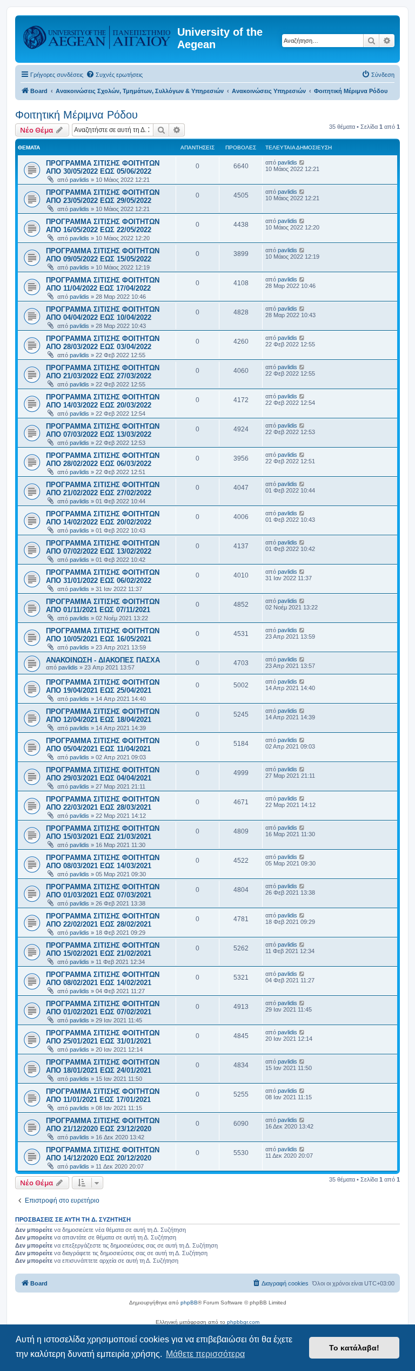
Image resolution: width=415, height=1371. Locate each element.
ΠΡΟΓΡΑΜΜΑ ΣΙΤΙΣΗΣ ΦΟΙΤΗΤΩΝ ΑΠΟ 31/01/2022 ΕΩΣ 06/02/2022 (102, 576)
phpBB (189, 1303)
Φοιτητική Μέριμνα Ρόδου (76, 115)
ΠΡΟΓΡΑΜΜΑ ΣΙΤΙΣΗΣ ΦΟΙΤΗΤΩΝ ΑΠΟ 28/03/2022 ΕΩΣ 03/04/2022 (102, 342)
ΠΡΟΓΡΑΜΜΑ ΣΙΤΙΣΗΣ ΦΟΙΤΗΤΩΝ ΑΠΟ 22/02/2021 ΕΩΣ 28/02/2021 (102, 920)
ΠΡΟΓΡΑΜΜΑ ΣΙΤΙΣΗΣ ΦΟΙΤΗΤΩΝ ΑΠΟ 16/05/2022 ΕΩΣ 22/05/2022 (102, 226)
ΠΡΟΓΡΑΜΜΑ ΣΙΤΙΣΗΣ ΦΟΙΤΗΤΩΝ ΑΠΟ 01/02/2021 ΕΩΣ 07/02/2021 (102, 1008)
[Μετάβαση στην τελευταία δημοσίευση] (302, 162)
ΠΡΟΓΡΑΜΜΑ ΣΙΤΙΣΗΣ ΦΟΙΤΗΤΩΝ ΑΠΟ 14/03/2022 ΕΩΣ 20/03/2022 (102, 401)
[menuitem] (114, 74)
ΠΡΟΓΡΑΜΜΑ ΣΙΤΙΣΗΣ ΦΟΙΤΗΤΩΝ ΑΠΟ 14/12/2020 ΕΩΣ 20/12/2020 (102, 1154)
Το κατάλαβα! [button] (354, 1347)
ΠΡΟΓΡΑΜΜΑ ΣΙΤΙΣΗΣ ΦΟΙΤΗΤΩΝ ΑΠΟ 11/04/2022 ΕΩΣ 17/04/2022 (102, 284)
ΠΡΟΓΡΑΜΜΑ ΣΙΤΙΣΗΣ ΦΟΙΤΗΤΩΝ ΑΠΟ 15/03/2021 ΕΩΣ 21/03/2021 (102, 832)
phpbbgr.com (243, 1322)
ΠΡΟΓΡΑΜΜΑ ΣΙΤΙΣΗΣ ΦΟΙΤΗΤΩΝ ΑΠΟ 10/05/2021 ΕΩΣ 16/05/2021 (102, 635)
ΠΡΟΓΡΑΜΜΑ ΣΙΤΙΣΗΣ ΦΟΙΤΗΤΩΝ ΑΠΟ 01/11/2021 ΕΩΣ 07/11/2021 (102, 606)
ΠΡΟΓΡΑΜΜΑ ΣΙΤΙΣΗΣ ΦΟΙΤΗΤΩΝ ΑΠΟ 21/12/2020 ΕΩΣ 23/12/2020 (102, 1125)
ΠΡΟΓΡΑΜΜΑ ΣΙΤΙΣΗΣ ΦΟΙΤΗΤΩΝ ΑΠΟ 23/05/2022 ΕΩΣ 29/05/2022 (102, 196)
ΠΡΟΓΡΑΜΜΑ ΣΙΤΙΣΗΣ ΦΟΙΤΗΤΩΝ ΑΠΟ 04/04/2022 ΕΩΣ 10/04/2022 (102, 313)
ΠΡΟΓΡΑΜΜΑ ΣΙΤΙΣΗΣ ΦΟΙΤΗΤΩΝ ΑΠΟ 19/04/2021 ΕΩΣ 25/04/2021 (102, 686)
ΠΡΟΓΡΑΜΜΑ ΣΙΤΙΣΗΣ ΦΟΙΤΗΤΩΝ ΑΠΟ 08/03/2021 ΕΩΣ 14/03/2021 (102, 862)
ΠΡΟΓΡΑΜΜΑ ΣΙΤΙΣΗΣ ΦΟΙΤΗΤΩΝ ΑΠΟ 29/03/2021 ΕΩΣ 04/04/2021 (102, 774)
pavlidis (79, 179)
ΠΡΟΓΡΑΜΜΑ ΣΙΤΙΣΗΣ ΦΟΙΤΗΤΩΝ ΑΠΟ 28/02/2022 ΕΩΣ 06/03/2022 (102, 459)
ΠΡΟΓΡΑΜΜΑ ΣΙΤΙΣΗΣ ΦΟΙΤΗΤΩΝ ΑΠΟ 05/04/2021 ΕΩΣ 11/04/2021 (102, 745)
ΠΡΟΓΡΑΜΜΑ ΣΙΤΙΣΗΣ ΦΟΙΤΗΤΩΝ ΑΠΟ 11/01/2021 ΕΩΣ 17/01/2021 (102, 1095)
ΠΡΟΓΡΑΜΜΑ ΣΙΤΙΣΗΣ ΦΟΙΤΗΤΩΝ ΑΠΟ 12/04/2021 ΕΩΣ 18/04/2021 (102, 715)
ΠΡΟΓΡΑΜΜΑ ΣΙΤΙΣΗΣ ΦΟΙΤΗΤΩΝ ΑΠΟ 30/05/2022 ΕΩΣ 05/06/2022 (102, 167)
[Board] (97, 35)
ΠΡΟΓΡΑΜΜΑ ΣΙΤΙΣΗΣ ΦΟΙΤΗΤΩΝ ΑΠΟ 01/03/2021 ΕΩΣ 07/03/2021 (102, 891)
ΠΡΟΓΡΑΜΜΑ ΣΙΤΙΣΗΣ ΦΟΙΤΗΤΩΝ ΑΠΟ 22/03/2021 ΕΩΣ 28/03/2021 (102, 803)
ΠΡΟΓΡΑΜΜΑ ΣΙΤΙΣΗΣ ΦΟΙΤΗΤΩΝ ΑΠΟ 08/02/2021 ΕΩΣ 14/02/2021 (102, 978)
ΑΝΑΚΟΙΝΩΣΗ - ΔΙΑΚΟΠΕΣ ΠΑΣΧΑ (103, 660)
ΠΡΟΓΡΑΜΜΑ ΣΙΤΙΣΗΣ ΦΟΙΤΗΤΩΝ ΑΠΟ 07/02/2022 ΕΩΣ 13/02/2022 (102, 547)
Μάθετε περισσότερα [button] (205, 1354)
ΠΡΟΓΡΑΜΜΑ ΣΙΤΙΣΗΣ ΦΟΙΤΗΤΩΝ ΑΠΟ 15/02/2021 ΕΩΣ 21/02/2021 (102, 949)
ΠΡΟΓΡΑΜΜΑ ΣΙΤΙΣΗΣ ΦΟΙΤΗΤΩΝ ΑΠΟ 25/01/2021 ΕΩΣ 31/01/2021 (102, 1037)
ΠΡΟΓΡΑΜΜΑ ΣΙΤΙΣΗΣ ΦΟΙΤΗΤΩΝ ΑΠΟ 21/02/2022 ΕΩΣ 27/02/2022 (102, 489)
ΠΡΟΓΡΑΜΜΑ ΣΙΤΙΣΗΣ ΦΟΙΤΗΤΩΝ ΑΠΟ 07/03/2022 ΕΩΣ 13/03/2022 (102, 430)
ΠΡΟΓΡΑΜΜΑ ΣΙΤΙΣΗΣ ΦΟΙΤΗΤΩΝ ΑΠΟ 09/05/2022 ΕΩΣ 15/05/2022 (102, 255)
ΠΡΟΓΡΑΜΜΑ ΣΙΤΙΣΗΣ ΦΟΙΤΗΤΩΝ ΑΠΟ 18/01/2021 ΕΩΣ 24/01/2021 (102, 1066)
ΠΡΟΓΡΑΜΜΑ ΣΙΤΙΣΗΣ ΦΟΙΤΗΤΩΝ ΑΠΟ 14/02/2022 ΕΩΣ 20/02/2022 (102, 518)
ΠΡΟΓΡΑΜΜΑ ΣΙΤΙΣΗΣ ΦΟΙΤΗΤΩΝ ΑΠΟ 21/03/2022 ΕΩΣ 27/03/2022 (102, 372)
